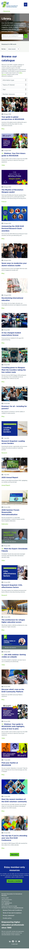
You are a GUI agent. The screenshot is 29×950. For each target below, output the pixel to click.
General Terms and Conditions (12, 910)
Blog (3, 128)
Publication (5, 524)
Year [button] (4, 89)
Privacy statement (8, 915)
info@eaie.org (8, 902)
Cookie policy (7, 918)
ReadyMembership (18, 907)
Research (4, 453)
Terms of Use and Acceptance (12, 913)
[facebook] (13, 941)
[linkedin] (10, 941)
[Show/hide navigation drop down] (25, 4)
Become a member (14, 881)
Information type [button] (8, 80)
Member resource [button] (9, 94)
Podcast (4, 201)
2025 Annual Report (10, 477)
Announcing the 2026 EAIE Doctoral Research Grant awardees (13, 228)
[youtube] (19, 941)
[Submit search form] (25, 36)
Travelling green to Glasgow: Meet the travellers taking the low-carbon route (14, 370)
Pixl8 (16, 906)
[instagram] (16, 941)
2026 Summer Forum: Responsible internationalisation (10, 512)
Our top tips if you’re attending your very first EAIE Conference (14, 838)
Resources (6, 11)
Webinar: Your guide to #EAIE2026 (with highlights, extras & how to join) (13, 726)
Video (3, 165)
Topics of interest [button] (9, 85)
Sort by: (4, 49)
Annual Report (6, 485)
